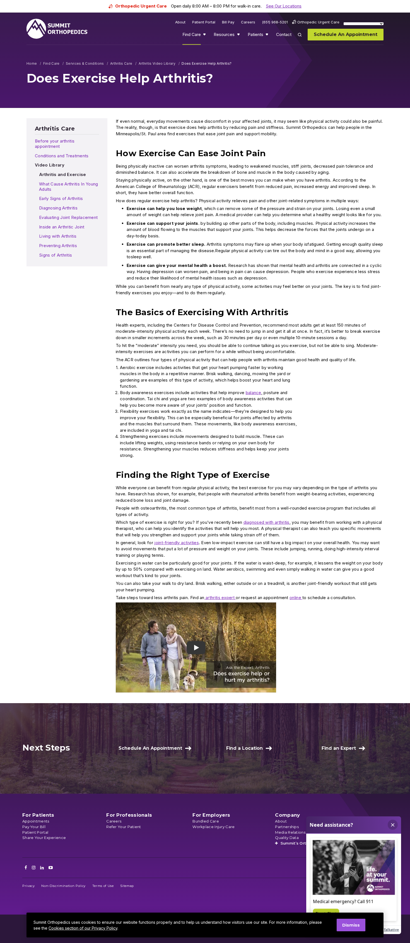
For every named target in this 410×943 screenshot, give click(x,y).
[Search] (303, 38)
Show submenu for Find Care (205, 35)
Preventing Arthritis (58, 245)
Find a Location (244, 748)
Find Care (51, 63)
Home (31, 63)
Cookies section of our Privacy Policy (83, 928)
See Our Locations (284, 6)
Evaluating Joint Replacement (68, 217)
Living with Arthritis (57, 236)
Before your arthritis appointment (54, 143)
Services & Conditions (85, 63)
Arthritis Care (121, 63)
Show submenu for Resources (239, 35)
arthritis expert (220, 597)
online (296, 597)
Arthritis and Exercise (62, 174)
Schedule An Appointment (150, 748)
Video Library (49, 165)
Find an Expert (339, 748)
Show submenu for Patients (267, 35)
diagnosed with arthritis (266, 522)
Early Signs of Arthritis (61, 198)
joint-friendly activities (176, 542)
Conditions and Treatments (62, 155)
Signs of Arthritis (55, 255)
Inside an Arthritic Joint (62, 227)
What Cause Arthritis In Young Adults (68, 186)
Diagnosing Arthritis (58, 208)
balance (253, 392)
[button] (196, 647)
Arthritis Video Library (157, 63)
